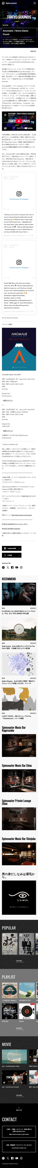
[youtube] (16, 568)
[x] (7, 568)
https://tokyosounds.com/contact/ (21, 515)
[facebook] (12, 568)
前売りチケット (8, 400)
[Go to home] (9, 3)
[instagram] (21, 568)
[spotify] (3, 568)
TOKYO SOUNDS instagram (11, 528)
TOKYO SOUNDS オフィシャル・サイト (15, 524)
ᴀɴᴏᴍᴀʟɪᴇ (6, 235)
